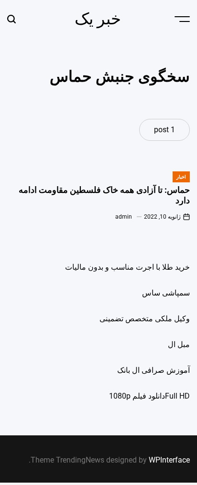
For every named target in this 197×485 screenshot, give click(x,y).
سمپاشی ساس (166, 292)
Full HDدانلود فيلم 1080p (149, 396)
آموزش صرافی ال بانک (153, 370)
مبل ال (179, 344)
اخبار (181, 176)
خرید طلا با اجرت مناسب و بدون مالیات (127, 267)
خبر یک (98, 19)
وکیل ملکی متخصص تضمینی (144, 318)
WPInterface (169, 459)
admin (123, 216)
